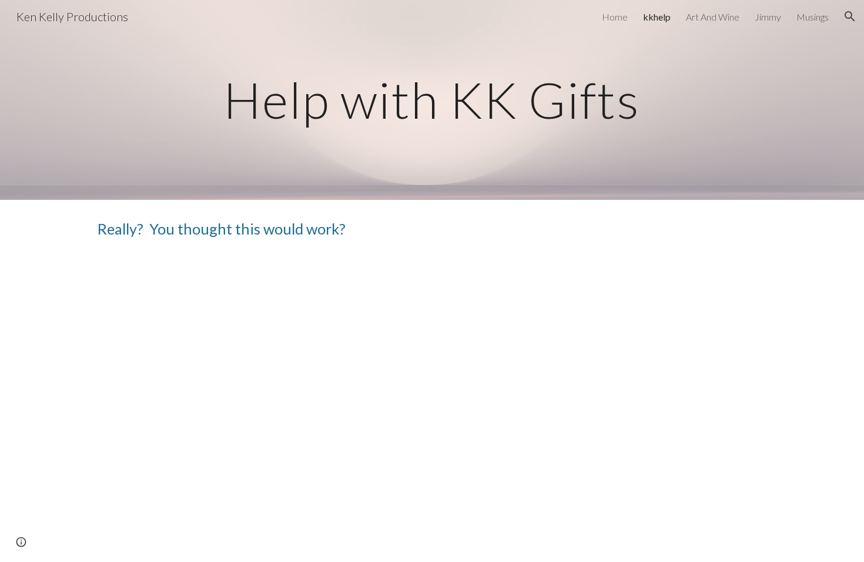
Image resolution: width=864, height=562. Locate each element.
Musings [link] (812, 16)
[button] (850, 16)
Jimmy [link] (768, 16)
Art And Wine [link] (712, 16)
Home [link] (615, 16)
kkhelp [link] (657, 16)
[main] (432, 99)
